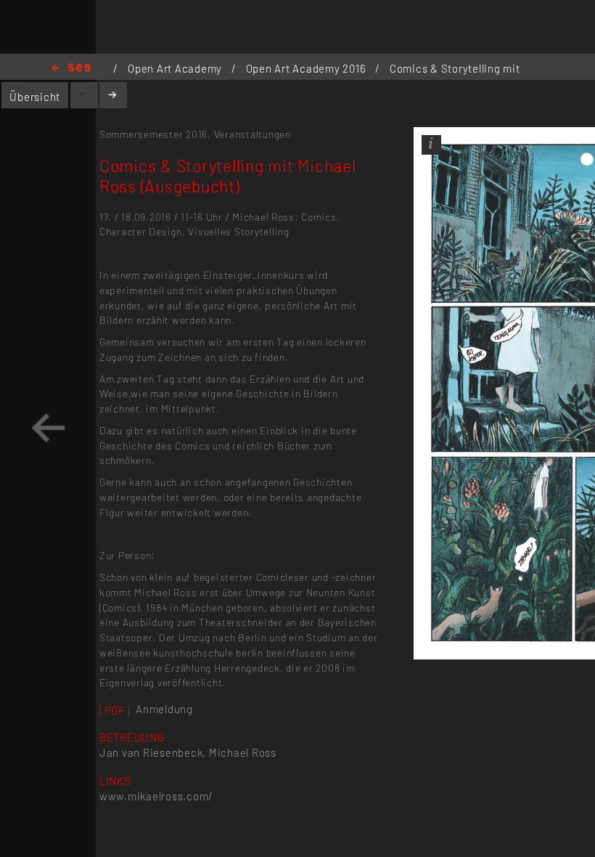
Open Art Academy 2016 (307, 68)
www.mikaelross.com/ (156, 796)
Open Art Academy (176, 68)
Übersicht (34, 96)
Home (71, 68)
